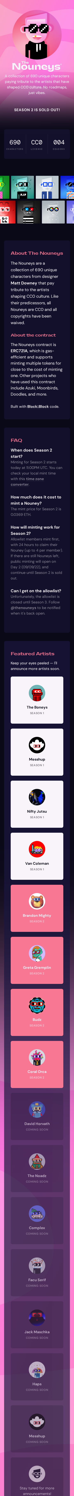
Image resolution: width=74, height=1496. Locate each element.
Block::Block (38, 406)
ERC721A (19, 350)
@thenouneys (23, 607)
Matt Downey (24, 283)
